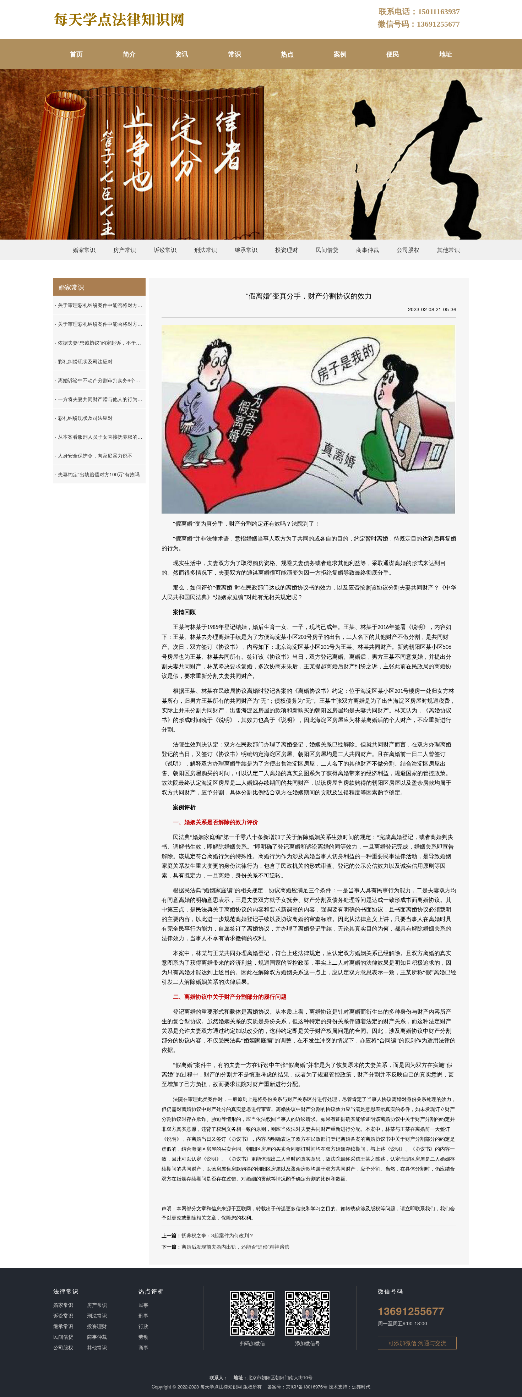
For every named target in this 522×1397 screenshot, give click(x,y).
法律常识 (66, 1291)
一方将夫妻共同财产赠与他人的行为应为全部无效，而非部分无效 (100, 398)
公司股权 (408, 250)
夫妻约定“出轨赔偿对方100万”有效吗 (97, 474)
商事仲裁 (367, 250)
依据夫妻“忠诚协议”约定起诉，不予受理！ (100, 342)
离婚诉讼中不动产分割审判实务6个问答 (100, 380)
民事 (143, 1304)
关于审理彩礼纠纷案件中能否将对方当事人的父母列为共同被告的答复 (100, 304)
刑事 (143, 1315)
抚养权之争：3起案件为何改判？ (217, 1235)
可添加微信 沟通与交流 (417, 1343)
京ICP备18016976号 (306, 1386)
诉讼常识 (165, 250)
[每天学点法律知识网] (119, 18)
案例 (340, 54)
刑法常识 (205, 250)
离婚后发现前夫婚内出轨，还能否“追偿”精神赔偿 (235, 1246)
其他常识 (448, 250)
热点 (287, 54)
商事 (143, 1347)
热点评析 (151, 1291)
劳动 (143, 1336)
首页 (76, 54)
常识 (234, 54)
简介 (129, 54)
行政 (143, 1326)
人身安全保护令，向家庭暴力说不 (93, 455)
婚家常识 (84, 250)
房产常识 (124, 250)
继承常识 (246, 250)
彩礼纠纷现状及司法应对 (84, 361)
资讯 (181, 54)
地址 (445, 54)
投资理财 (286, 250)
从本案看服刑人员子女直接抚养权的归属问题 (100, 436)
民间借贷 (327, 250)
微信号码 (390, 1291)
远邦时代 (361, 1386)
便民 (392, 54)
